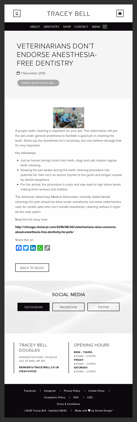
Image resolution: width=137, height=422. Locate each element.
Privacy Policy (72, 391)
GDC (76, 397)
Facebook (30, 391)
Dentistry (52, 27)
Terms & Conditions (68, 404)
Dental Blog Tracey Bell (38, 82)
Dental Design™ (104, 410)
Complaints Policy (54, 397)
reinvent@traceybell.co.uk (39, 367)
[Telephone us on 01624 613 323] (17, 13)
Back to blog (32, 268)
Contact (81, 27)
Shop (67, 27)
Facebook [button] (68, 307)
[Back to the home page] (68, 13)
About (35, 27)
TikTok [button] (103, 307)
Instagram (50, 391)
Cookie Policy (96, 391)
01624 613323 (28, 371)
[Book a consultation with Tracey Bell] (120, 13)
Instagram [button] (33, 307)
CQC (90, 397)
